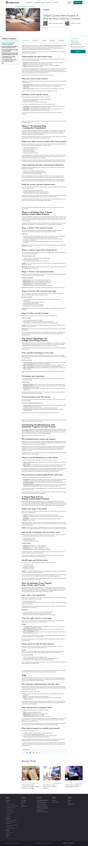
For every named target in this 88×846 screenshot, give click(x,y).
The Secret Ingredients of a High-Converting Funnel (10, 50)
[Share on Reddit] (33, 752)
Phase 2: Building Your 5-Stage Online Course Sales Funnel (9, 47)
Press (69, 802)
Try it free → (78, 51)
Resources (23, 797)
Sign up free (78, 2)
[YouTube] (64, 843)
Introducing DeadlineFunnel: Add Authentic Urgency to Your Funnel (10, 53)
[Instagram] (70, 843)
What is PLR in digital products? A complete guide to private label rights (30, 786)
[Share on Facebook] (27, 752)
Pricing (42, 2)
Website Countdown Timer (11, 807)
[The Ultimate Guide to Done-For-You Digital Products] (52, 773)
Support (54, 797)
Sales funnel (12, 6)
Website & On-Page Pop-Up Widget (12, 805)
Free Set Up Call (55, 802)
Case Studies (23, 800)
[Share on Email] (36, 752)
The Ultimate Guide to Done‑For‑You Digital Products (50, 786)
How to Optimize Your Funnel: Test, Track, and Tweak (9, 60)
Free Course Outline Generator (42, 811)
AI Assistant (9, 814)
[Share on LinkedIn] (30, 752)
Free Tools (39, 797)
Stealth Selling (23, 806)
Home (7, 6)
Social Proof (9, 816)
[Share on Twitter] (24, 752)
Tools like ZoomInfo (34, 196)
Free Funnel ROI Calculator (42, 802)
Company (70, 797)
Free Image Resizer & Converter (42, 800)
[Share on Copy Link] (39, 752)
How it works (8, 800)
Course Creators (9, 832)
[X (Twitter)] (66, 843)
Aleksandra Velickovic (58, 23)
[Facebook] (68, 843)
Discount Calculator (40, 809)
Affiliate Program (71, 804)
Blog (9, 6)
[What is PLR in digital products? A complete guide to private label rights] (31, 773)
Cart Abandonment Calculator (42, 807)
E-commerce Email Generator (42, 806)
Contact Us (70, 800)
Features (7, 802)
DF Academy (23, 802)
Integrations (37, 2)
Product (7, 797)
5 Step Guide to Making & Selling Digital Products (73, 785)
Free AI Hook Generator (41, 804)
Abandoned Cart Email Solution (12, 820)
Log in (69, 2)
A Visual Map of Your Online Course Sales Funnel (8, 57)
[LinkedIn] (73, 843)
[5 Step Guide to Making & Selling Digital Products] (74, 773)
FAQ (3, 63)
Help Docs (54, 800)
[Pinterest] (71, 843)
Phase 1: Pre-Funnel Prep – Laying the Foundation (8, 43)
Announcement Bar (10, 812)
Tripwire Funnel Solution (11, 828)
